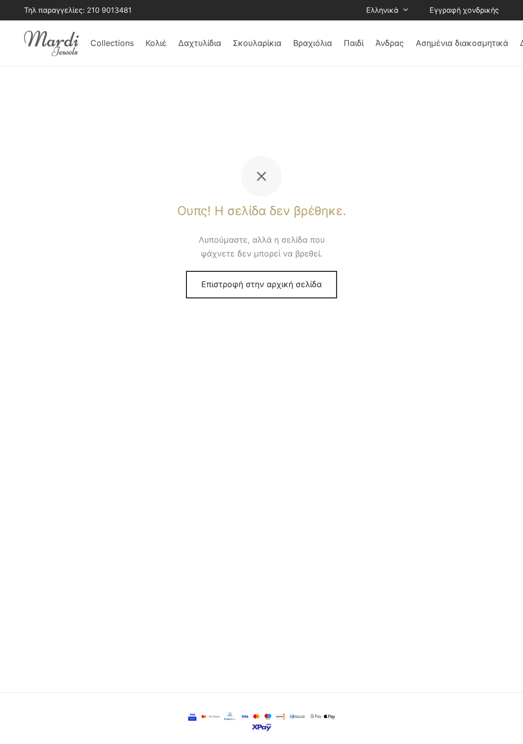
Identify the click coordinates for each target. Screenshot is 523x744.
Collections (112, 43)
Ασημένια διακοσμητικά (462, 43)
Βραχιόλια (312, 43)
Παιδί (354, 43)
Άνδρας (389, 43)
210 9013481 (109, 10)
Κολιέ (156, 43)
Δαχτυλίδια (199, 43)
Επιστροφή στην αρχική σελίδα (261, 284)
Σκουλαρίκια (257, 43)
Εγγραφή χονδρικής (464, 10)
